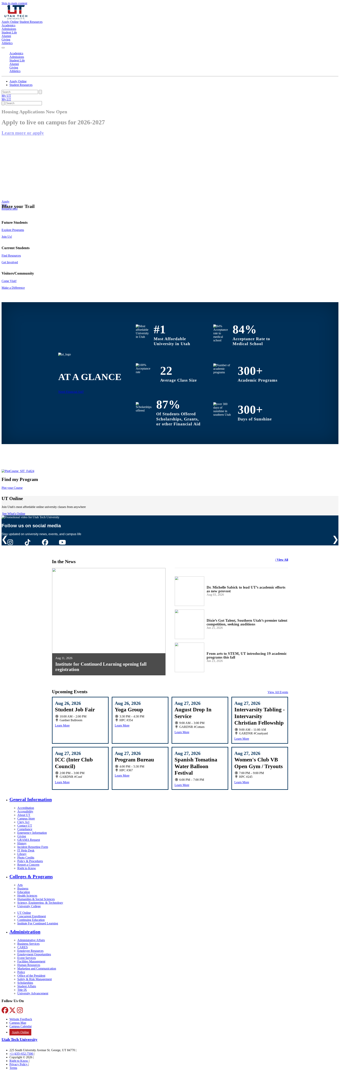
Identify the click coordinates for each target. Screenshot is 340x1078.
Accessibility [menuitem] (25, 811)
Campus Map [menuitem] (17, 1022)
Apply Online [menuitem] (20, 1032)
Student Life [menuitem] (9, 32)
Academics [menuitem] (8, 25)
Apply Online (10, 21)
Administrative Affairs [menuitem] (31, 940)
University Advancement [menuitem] (32, 993)
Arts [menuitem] (20, 885)
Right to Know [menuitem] (26, 868)
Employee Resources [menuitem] (30, 950)
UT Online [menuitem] (24, 912)
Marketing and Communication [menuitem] (36, 968)
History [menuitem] (22, 843)
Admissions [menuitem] (9, 29)
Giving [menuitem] (6, 39)
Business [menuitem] (22, 888)
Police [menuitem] (21, 972)
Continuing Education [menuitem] (31, 919)
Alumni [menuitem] (6, 36)
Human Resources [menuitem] (28, 965)
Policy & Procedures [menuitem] (30, 861)
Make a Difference (13, 287)
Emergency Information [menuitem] (32, 832)
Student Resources (30, 21)
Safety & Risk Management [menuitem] (34, 979)
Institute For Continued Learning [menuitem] (37, 923)
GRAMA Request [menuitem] (28, 839)
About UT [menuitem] (23, 815)
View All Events (278, 692)
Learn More (62, 725)
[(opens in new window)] (18, 471)
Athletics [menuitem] (7, 43)
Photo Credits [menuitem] (25, 857)
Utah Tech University (19, 1039)
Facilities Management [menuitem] (31, 961)
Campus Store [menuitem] (26, 818)
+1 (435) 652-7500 (21, 1053)
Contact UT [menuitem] (24, 825)
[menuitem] (173, 799)
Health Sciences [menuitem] (27, 895)
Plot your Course (12, 487)
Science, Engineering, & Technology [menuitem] (40, 902)
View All (282, 559)
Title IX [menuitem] (22, 989)
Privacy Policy (18, 1064)
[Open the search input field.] (3, 103)
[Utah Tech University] (16, 18)
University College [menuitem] (29, 906)
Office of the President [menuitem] (31, 975)
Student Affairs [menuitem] (26, 986)
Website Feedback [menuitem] (20, 1019)
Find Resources (11, 255)
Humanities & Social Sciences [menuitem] (36, 899)
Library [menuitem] (22, 854)
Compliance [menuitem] (24, 829)
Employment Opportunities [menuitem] (34, 954)
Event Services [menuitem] (26, 958)
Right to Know (19, 1060)
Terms (13, 1068)
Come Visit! (9, 281)
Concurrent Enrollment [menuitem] (31, 916)
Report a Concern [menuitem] (28, 864)
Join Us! (7, 236)
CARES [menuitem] (22, 947)
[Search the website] (40, 92)
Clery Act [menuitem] (23, 822)
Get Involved (10, 262)
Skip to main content (14, 3)
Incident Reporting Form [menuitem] (32, 847)
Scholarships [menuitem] (25, 982)
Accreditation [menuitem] (25, 808)
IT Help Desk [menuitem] (25, 850)
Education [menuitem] (23, 892)
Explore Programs (13, 230)
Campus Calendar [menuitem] (20, 1026)
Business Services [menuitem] (28, 943)
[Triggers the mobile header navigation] (3, 47)
